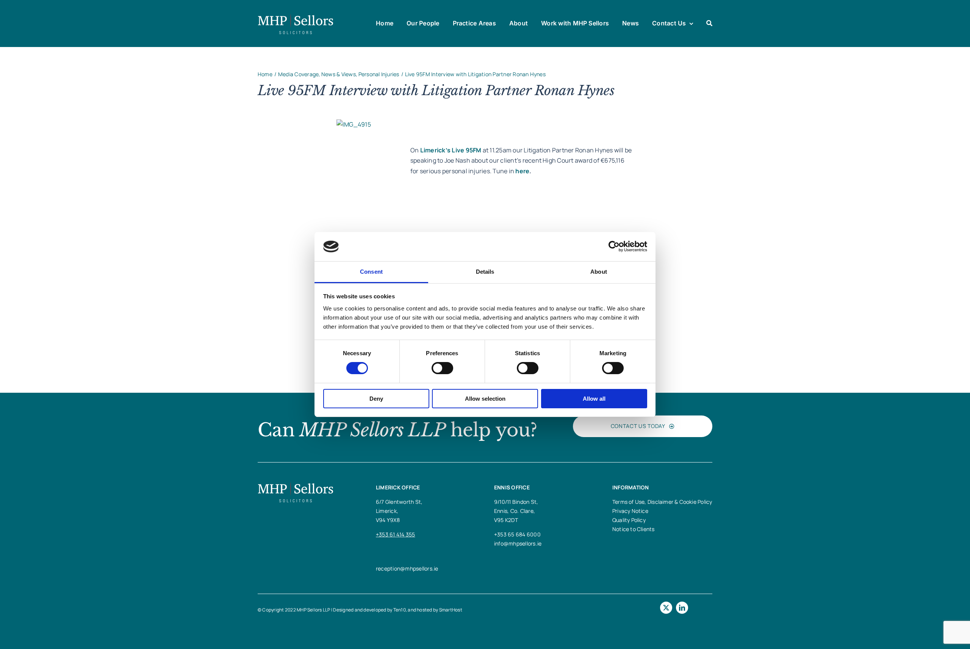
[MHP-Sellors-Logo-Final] (295, 16)
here (522, 171)
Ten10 (399, 610)
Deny (376, 398)
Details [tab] (485, 271)
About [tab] (598, 271)
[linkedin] (682, 608)
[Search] (709, 23)
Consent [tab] (371, 271)
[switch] (442, 368)
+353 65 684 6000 (517, 534)
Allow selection (485, 398)
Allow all (594, 398)
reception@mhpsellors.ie (407, 568)
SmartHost (450, 610)
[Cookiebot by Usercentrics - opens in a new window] (614, 246)
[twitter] (666, 608)
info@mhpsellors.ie (517, 543)
